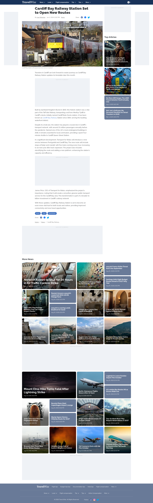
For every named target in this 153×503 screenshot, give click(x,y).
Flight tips (55, 487)
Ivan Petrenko (41, 17)
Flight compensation (62, 2)
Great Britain (52, 213)
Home (37, 222)
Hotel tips (91, 487)
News (41, 2)
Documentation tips (79, 487)
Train (44, 213)
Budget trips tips (65, 487)
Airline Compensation (95, 493)
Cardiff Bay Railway (50, 118)
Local (49, 2)
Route (37, 213)
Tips (80, 2)
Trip (73, 2)
